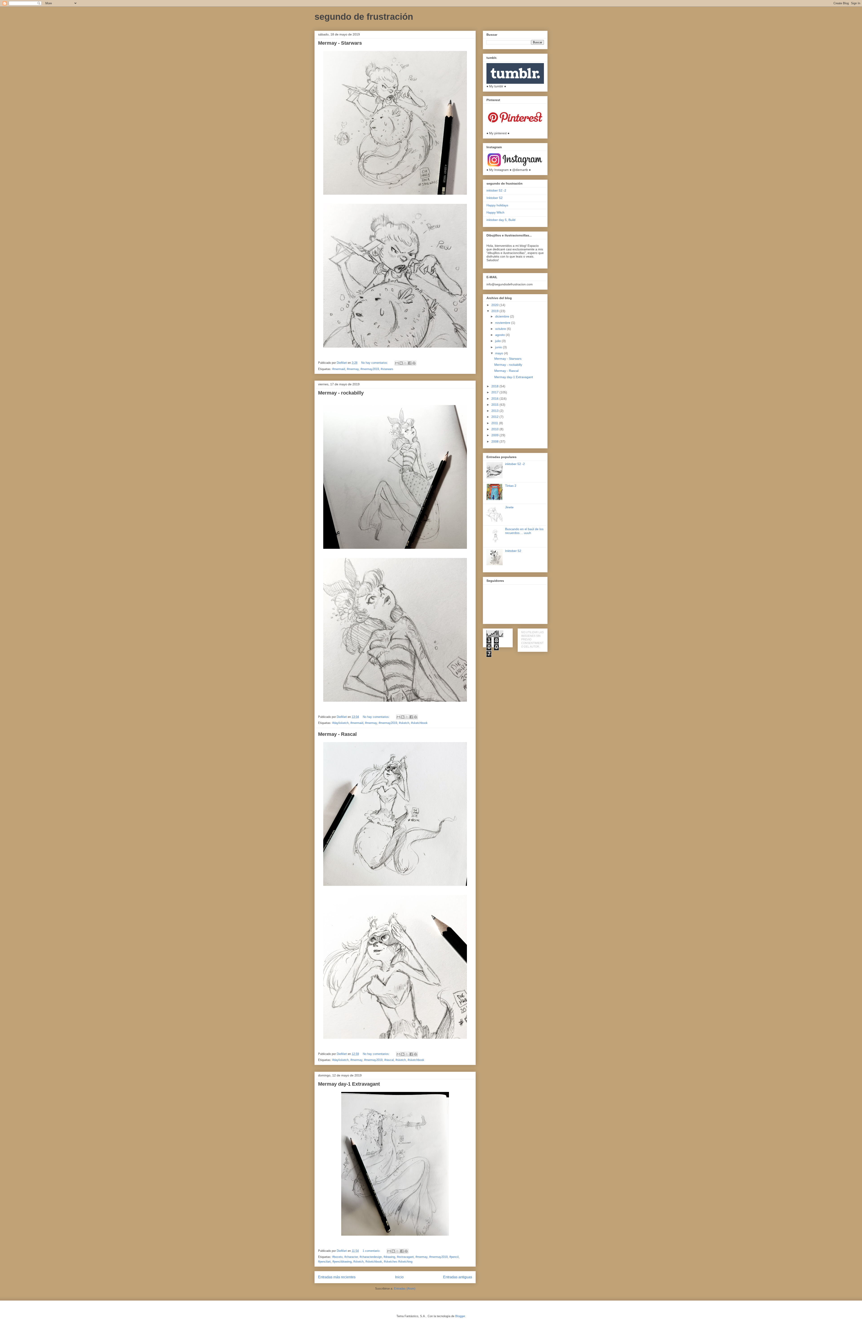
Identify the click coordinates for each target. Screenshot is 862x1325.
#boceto (337, 1257)
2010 (495, 429)
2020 (495, 305)
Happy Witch (495, 212)
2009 (495, 435)
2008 (495, 441)
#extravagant (405, 1257)
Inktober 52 (494, 198)
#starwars (387, 369)
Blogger (460, 1316)
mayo (499, 353)
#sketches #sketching (398, 1261)
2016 (495, 398)
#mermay (353, 369)
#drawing (389, 1257)
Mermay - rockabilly (341, 393)
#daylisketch (340, 723)
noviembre (503, 322)
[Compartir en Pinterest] (414, 363)
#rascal (389, 1060)
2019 (495, 311)
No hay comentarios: (375, 362)
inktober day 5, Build (500, 220)
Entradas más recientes (337, 1277)
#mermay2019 (370, 369)
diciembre (502, 316)
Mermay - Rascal (337, 734)
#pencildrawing (342, 1261)
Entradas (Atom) (404, 1288)
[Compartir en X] (405, 363)
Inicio (399, 1277)
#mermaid (338, 369)
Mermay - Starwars (340, 43)
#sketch (404, 723)
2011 (495, 423)
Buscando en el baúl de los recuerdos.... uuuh (524, 531)
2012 (495, 417)
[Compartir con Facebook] (409, 363)
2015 (495, 404)
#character (351, 1257)
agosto (500, 335)
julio (498, 341)
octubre (501, 329)
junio (499, 347)
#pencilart (324, 1261)
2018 (495, 386)
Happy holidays (497, 205)
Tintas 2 (510, 485)
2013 (495, 410)
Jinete (509, 507)
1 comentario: (372, 1250)
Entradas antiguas (457, 1277)
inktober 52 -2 (496, 190)
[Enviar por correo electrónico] (397, 363)
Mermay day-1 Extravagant (349, 1084)
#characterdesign (371, 1257)
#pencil (454, 1257)
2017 (495, 392)
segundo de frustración (363, 17)
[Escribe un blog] (401, 363)
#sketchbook (419, 723)
